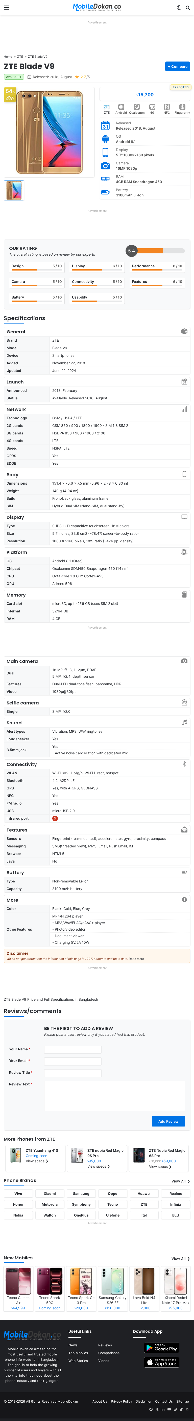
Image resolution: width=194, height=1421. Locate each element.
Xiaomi (50, 1193)
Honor (18, 1204)
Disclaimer (144, 1401)
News (73, 1345)
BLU (175, 1215)
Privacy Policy (121, 1401)
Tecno (112, 1204)
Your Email (19, 1060)
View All (179, 1181)
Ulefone (112, 1215)
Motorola (50, 1204)
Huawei (144, 1193)
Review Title (21, 1072)
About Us (99, 1401)
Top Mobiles (78, 1353)
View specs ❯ (37, 1161)
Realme (175, 1193)
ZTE (107, 112)
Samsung (81, 1193)
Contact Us (164, 1401)
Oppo (112, 1193)
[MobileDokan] (97, 7)
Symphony (81, 1204)
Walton (49, 1215)
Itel (144, 1215)
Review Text (20, 1084)
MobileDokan (68, 1401)
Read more (136, 959)
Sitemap (182, 1401)
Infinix (175, 1204)
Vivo (18, 1193)
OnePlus (81, 1215)
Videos (103, 1361)
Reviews (105, 1345)
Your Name (20, 1049)
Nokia (18, 1215)
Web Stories (78, 1361)
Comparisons (108, 1353)
